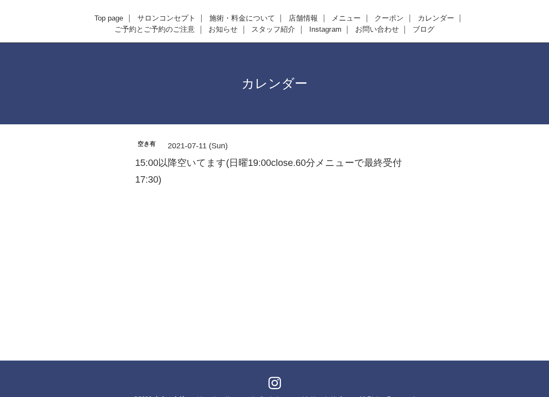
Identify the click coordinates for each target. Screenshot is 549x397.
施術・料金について (242, 18)
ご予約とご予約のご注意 (155, 29)
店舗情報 (303, 18)
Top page (108, 18)
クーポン (389, 18)
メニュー (346, 18)
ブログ (423, 29)
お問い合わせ (377, 29)
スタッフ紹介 (273, 29)
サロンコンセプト (166, 18)
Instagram (325, 29)
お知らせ (223, 29)
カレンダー (436, 18)
